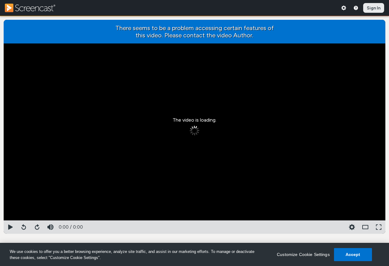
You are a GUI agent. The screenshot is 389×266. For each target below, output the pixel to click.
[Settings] (344, 8)
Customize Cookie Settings (303, 254)
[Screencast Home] (34, 8)
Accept (353, 254)
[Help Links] (356, 8)
